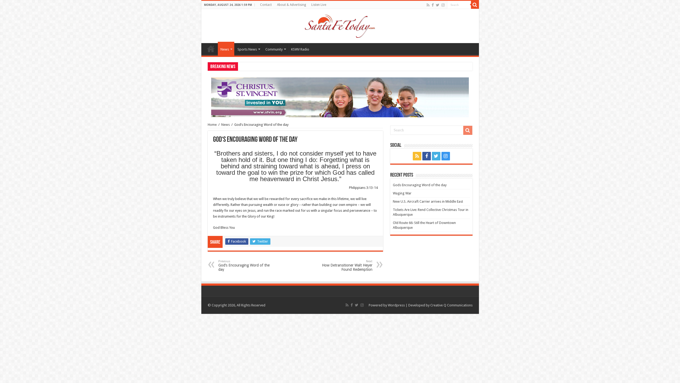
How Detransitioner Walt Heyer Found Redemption (347, 266)
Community (274, 49)
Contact (266, 5)
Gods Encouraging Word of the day (420, 185)
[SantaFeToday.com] (340, 25)
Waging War (402, 193)
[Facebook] (432, 5)
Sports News (247, 49)
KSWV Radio (300, 49)
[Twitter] (437, 5)
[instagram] (443, 5)
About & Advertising (291, 5)
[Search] (475, 5)
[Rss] (428, 5)
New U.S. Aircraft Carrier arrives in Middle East (428, 201)
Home (211, 48)
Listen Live (318, 5)
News (224, 49)
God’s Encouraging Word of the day (244, 266)
